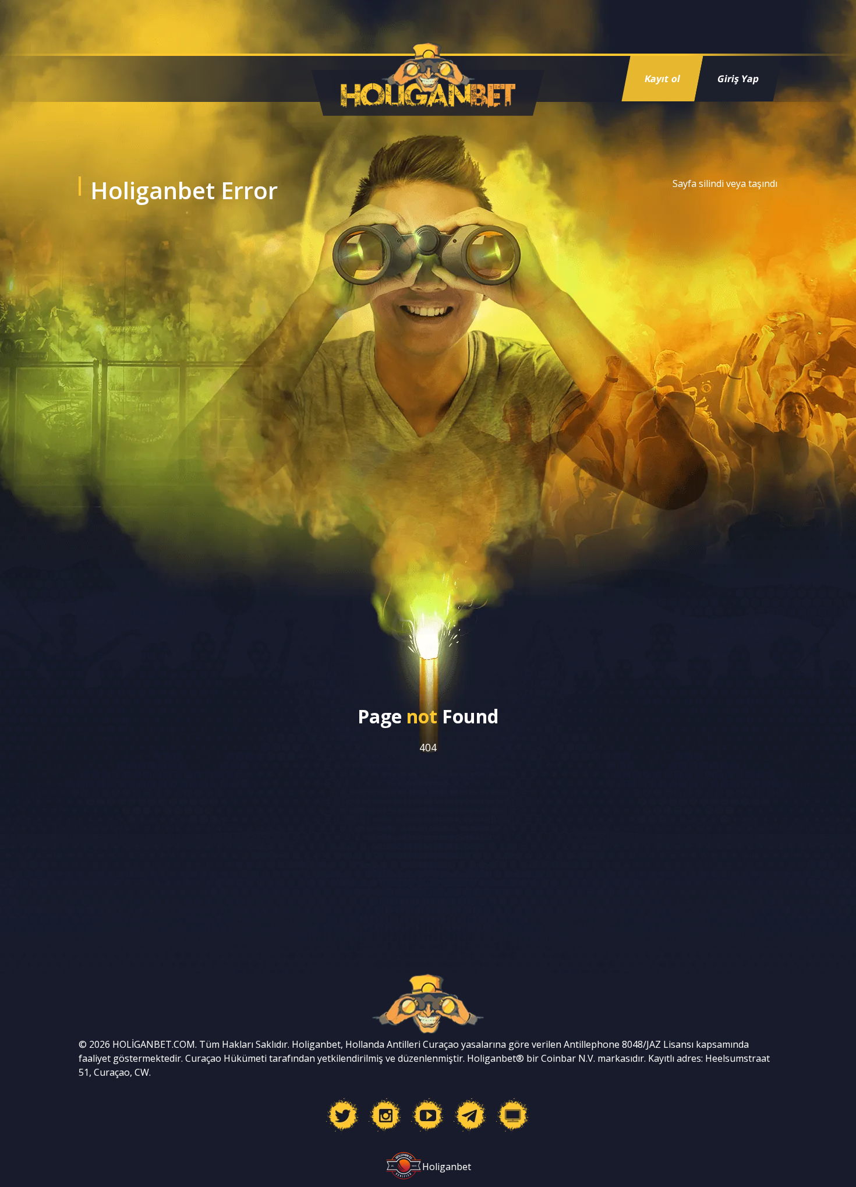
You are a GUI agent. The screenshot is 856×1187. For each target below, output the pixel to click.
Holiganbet (446, 1166)
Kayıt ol (662, 78)
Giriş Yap (738, 78)
